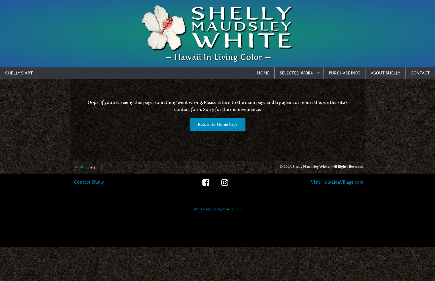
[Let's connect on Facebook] (208, 185)
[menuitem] (263, 73)
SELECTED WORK (296, 73)
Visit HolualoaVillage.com (337, 182)
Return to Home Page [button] (217, 124)
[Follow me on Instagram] (227, 185)
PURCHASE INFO (344, 73)
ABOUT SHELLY (385, 73)
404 (92, 167)
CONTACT (420, 73)
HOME (263, 73)
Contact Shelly (89, 182)
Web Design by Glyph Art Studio (218, 209)
